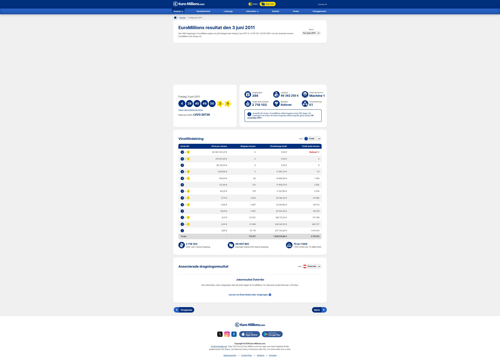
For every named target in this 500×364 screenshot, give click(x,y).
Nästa (317, 310)
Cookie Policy (246, 355)
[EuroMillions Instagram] (227, 334)
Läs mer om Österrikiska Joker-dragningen (248, 295)
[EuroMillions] (188, 5)
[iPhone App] (250, 334)
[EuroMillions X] (220, 334)
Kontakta (273, 355)
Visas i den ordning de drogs (190, 110)
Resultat (177, 11)
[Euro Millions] (175, 17)
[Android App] (272, 334)
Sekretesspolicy (229, 355)
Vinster (296, 11)
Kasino (255, 4)
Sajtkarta (260, 355)
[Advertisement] (250, 64)
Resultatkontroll (203, 11)
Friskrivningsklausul (219, 346)
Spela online (270, 4)
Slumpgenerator (319, 11)
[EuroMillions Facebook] (234, 334)
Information (251, 11)
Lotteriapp (228, 11)
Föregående (186, 310)
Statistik (275, 11)
